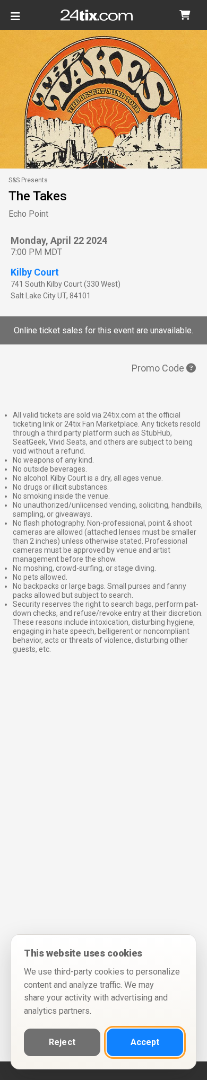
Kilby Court (35, 272)
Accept (145, 1042)
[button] (184, 15)
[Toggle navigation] (15, 20)
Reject (62, 1042)
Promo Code (159, 368)
